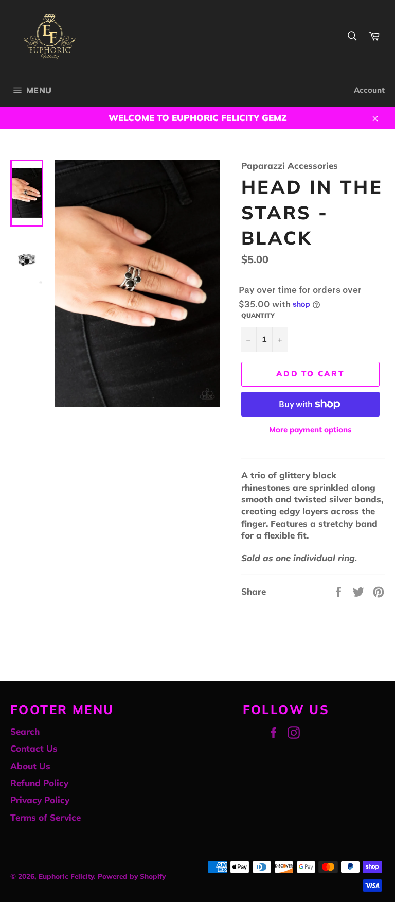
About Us (30, 765)
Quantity (258, 315)
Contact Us (34, 748)
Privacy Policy (39, 799)
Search (25, 731)
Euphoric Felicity (66, 876)
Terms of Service (45, 817)
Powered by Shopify (132, 876)
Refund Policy (39, 782)
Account (369, 90)
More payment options (310, 430)
